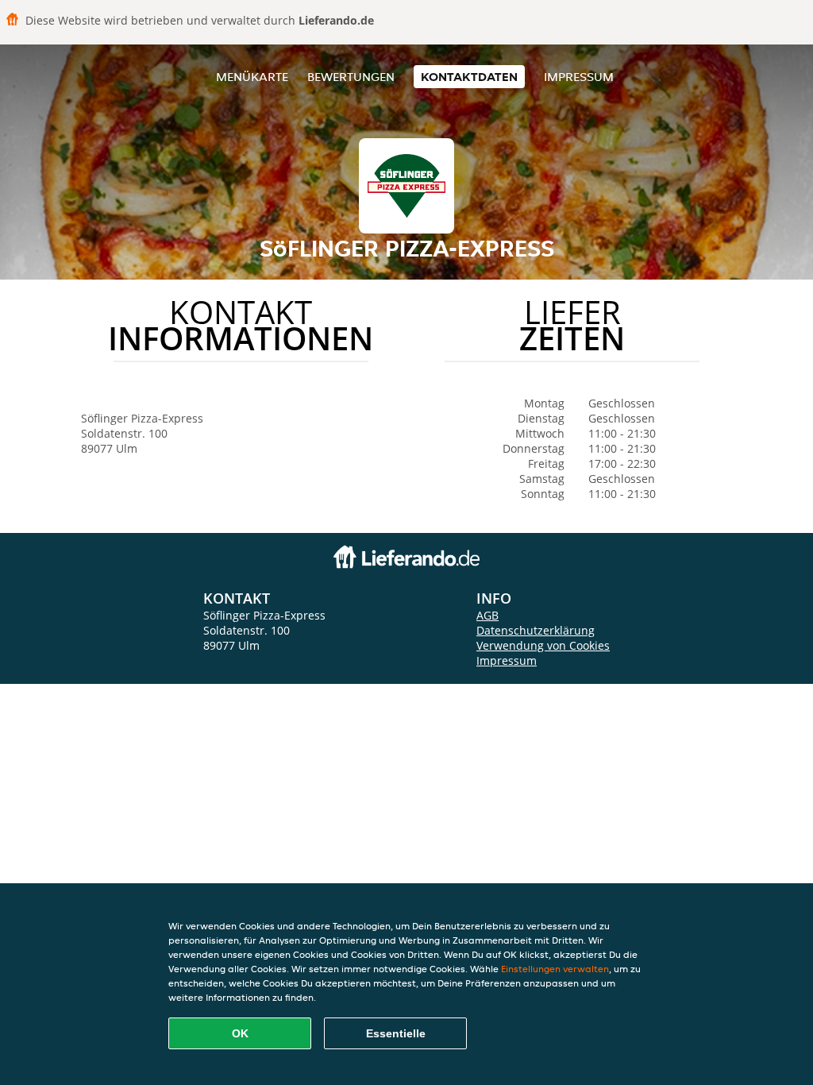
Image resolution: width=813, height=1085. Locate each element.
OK (240, 1033)
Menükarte (252, 76)
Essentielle (396, 1033)
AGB (487, 615)
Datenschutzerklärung (535, 630)
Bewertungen (351, 76)
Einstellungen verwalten (555, 969)
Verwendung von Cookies (543, 645)
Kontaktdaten (469, 76)
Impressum (579, 76)
